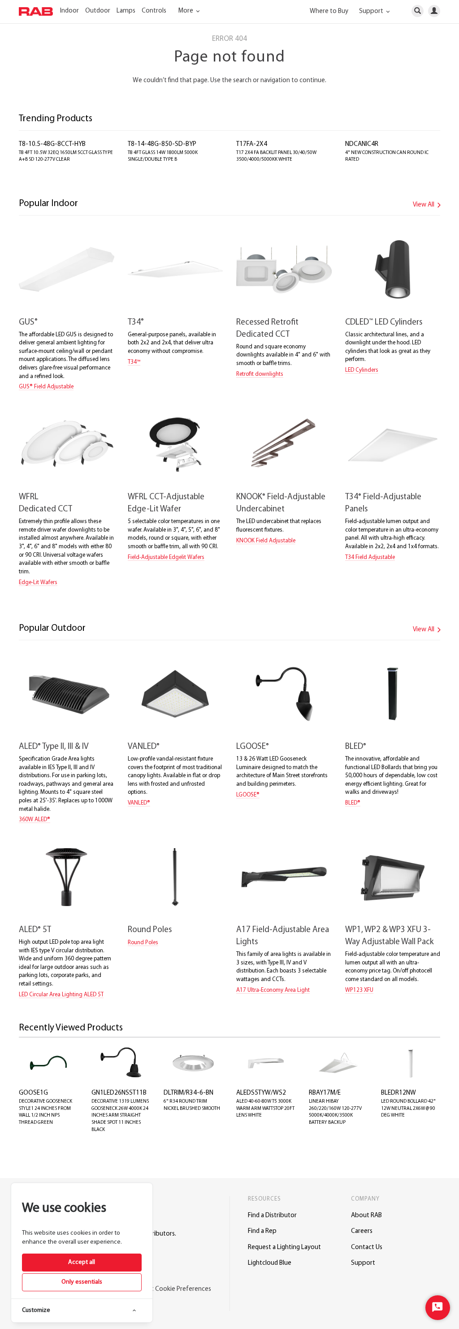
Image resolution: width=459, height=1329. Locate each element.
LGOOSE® (248, 795)
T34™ (134, 362)
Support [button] (372, 11)
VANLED (144, 747)
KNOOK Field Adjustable (265, 541)
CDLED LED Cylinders (383, 322)
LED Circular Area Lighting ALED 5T (61, 995)
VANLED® (139, 803)
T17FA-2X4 (251, 144)
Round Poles (150, 930)
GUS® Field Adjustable (46, 387)
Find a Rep (262, 1231)
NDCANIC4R (361, 144)
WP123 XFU (359, 990)
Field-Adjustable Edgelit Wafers (166, 557)
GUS (28, 322)
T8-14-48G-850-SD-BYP (162, 144)
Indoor (69, 11)
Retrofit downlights (259, 374)
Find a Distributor (272, 1215)
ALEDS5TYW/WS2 (261, 1093)
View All (424, 205)
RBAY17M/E (325, 1093)
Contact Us (366, 1247)
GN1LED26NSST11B (119, 1093)
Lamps (126, 11)
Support (363, 1263)
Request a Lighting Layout (284, 1247)
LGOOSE (252, 747)
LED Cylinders (361, 370)
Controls (154, 11)
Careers (361, 1231)
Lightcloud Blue (269, 1263)
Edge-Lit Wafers (38, 582)
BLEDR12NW (398, 1093)
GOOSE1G (33, 1093)
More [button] (186, 11)
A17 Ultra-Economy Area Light (273, 990)
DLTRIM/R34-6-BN (188, 1093)
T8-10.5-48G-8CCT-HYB (52, 144)
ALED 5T (35, 930)
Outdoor (97, 11)
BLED (355, 747)
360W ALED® (34, 820)
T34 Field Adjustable (370, 557)
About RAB (366, 1215)
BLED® (352, 803)
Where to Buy (329, 11)
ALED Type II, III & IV (54, 747)
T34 (136, 322)
